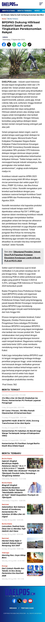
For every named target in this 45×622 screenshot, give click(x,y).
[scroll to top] (41, 607)
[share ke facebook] (4, 46)
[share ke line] (25, 46)
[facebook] (14, 602)
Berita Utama (8, 11)
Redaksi (13, 608)
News (37, 11)
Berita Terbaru (25, 11)
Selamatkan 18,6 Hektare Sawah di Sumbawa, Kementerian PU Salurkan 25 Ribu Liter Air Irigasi (13, 512)
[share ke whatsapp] (14, 46)
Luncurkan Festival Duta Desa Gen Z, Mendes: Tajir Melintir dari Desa (14, 528)
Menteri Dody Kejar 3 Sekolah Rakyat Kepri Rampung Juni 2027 (12, 543)
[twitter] (19, 602)
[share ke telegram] (19, 46)
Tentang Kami (27, 608)
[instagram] (25, 602)
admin (5, 37)
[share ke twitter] (9, 46)
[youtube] (30, 602)
